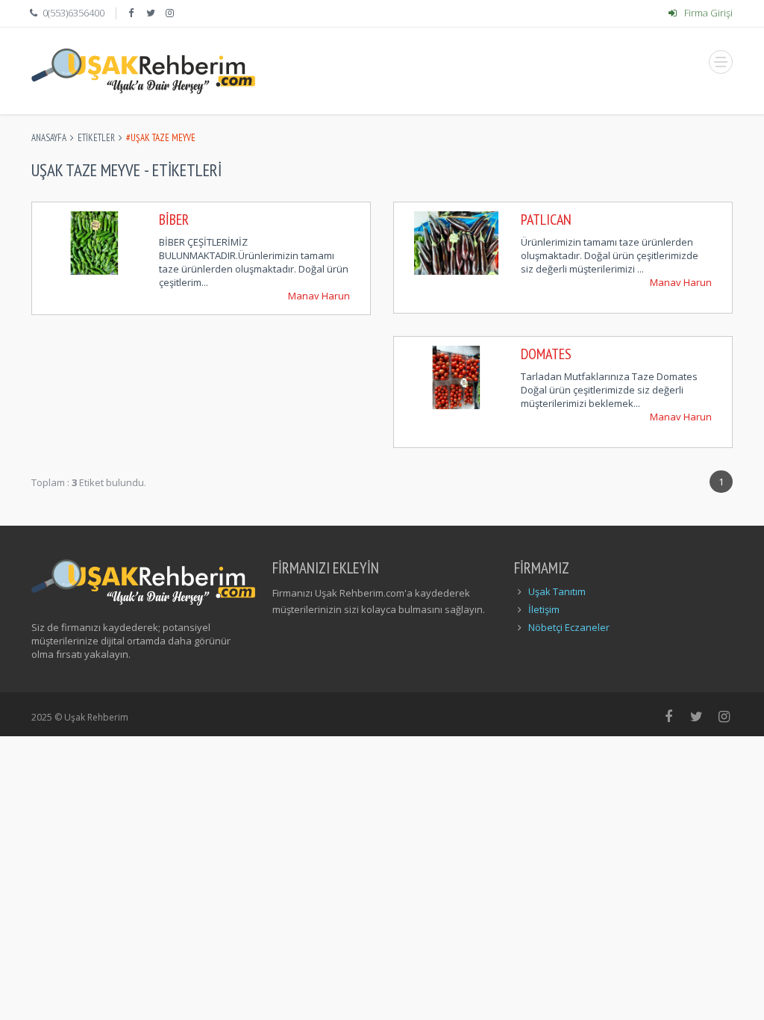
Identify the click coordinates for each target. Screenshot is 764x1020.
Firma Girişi (707, 12)
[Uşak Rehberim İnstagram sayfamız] (724, 716)
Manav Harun (319, 295)
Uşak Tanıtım (557, 591)
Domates (546, 354)
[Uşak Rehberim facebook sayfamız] (132, 12)
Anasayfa (48, 137)
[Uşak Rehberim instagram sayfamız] (171, 12)
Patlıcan (546, 219)
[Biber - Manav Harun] (94, 242)
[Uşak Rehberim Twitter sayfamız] (696, 716)
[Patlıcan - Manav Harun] (456, 242)
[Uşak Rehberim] (143, 71)
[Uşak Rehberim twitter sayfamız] (152, 12)
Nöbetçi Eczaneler (569, 627)
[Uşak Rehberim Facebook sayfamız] (668, 716)
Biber (174, 219)
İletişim (544, 609)
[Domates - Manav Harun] (456, 376)
